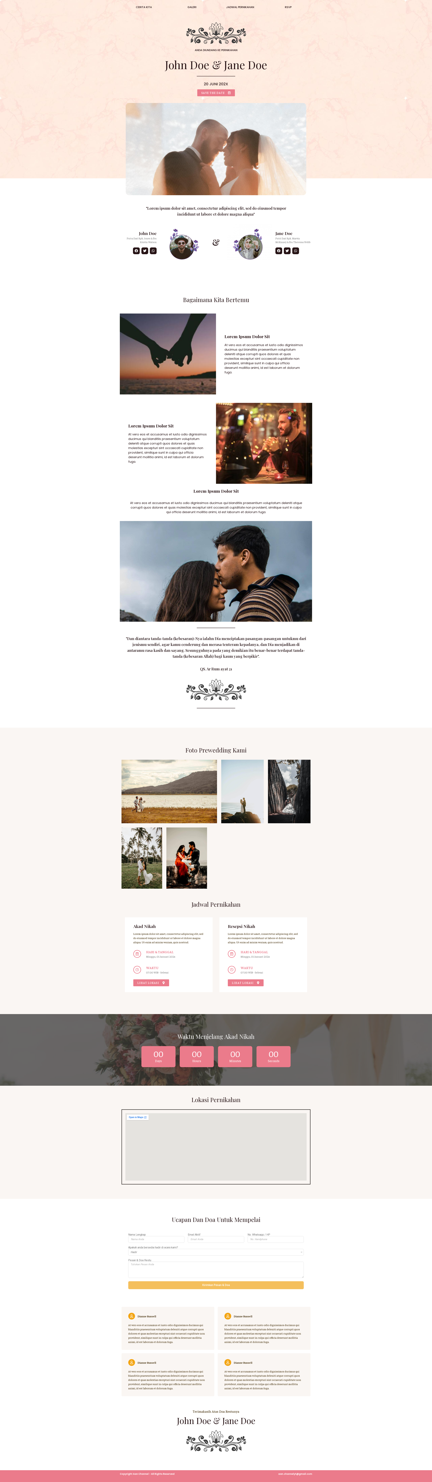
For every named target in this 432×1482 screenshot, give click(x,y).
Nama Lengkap (137, 1234)
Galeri (191, 7)
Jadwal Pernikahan (240, 7)
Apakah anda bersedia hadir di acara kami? (153, 1247)
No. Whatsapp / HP (259, 1234)
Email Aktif (194, 1234)
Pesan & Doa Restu (139, 1260)
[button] (216, 92)
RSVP (288, 7)
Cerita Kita (144, 7)
